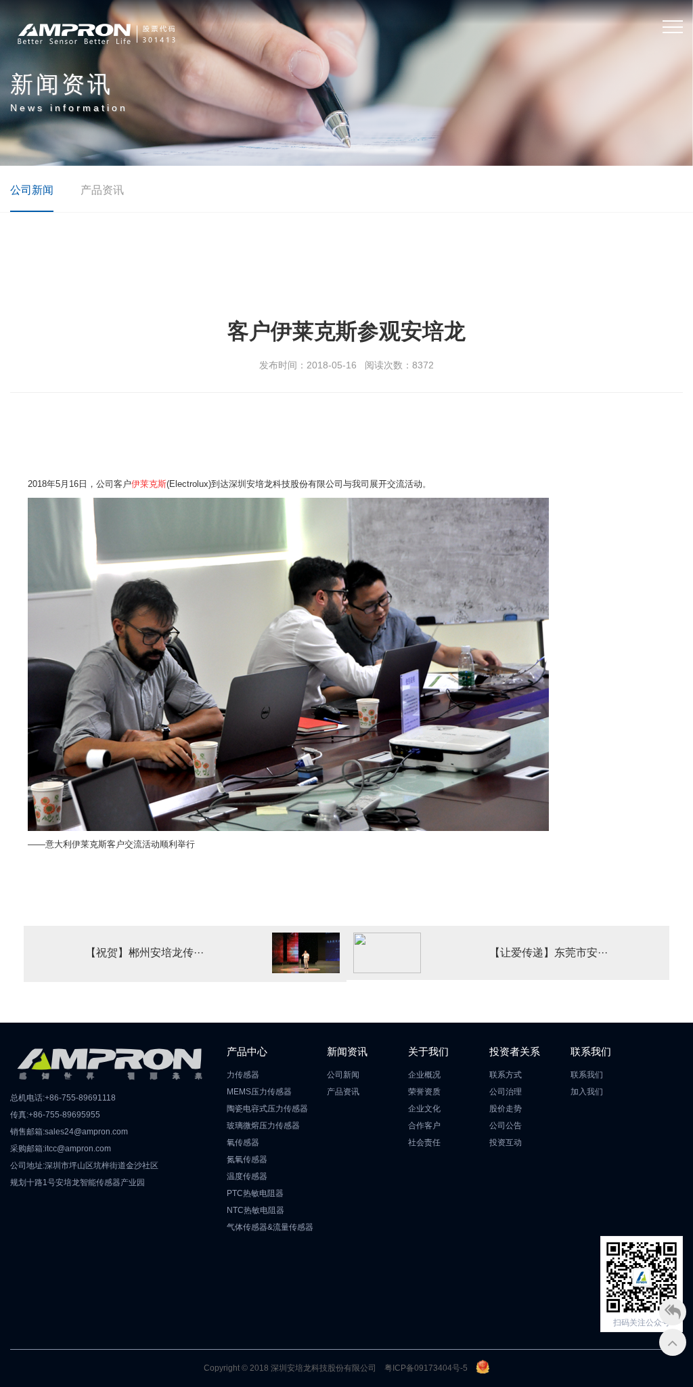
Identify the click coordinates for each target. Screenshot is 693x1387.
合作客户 (424, 1125)
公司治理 (505, 1091)
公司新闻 (31, 190)
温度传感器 (247, 1176)
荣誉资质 (424, 1091)
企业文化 (424, 1108)
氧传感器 (243, 1142)
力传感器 (243, 1075)
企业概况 (424, 1075)
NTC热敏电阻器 (255, 1210)
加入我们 (587, 1091)
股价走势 (505, 1108)
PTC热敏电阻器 (255, 1193)
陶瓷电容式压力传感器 (267, 1108)
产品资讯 (102, 190)
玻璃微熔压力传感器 (263, 1125)
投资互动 (505, 1142)
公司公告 (505, 1125)
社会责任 (424, 1142)
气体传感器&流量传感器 (270, 1227)
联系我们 (587, 1075)
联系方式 (505, 1075)
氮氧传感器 (247, 1159)
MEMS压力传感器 (259, 1091)
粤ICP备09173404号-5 (426, 1368)
